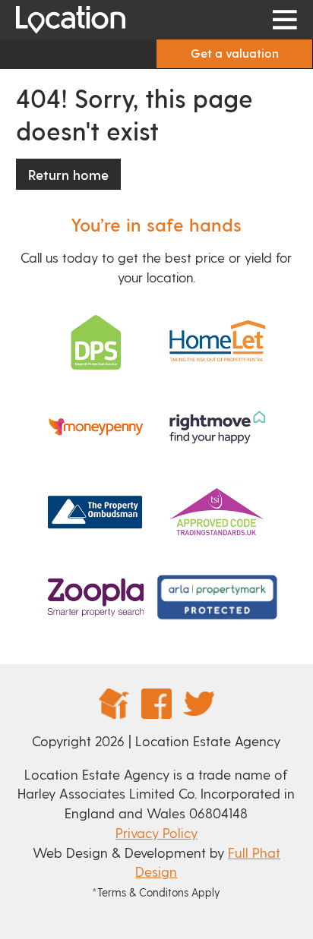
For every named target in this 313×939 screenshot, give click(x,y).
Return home (68, 174)
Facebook (156, 703)
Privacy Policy (156, 832)
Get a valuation (235, 53)
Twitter (199, 703)
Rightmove (114, 703)
